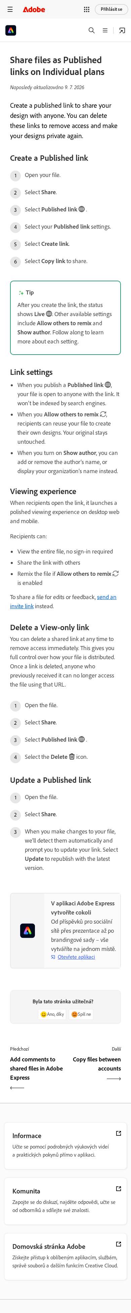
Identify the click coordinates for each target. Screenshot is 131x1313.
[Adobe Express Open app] (122, 30)
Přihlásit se (111, 9)
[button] (86, 9)
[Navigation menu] (10, 9)
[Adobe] (34, 9)
